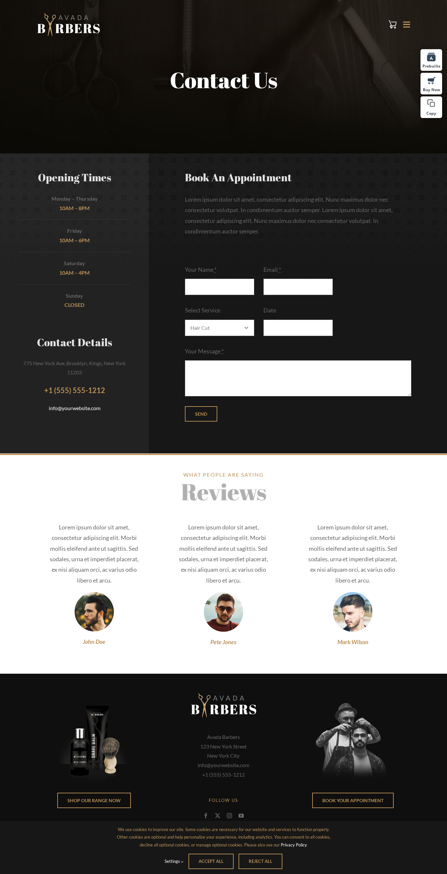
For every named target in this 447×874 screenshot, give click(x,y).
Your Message (204, 351)
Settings (173, 861)
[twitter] (217, 815)
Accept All (211, 861)
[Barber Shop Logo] (68, 16)
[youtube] (241, 815)
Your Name (201, 269)
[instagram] (229, 815)
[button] (431, 107)
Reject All (260, 861)
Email (272, 269)
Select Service (202, 310)
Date (269, 310)
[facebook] (205, 815)
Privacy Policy (294, 844)
